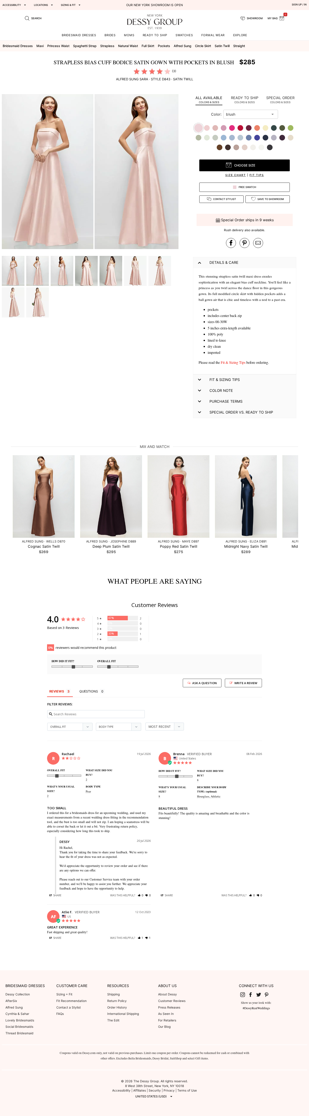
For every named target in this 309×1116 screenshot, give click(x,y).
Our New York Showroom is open (154, 5)
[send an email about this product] (258, 243)
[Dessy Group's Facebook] (252, 994)
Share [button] (56, 895)
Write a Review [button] (245, 683)
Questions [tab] (88, 691)
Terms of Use (187, 1090)
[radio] (136, 71)
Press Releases (169, 1007)
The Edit (113, 1020)
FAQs (60, 1014)
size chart (235, 175)
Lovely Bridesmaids (19, 1020)
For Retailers (167, 1020)
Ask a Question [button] (204, 683)
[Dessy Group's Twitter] (260, 994)
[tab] (209, 99)
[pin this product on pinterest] (245, 243)
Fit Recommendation (71, 1001)
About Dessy (167, 994)
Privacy (169, 1090)
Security (155, 1090)
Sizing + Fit (64, 994)
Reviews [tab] (56, 691)
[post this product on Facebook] (231, 243)
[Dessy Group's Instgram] (244, 994)
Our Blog (164, 1026)
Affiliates (139, 1090)
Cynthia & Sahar (17, 1014)
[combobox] (247, 114)
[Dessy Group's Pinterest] (268, 994)
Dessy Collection (17, 994)
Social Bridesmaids (19, 1026)
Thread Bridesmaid (19, 1033)
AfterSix (11, 1001)
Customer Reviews (171, 1001)
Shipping (113, 994)
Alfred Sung (14, 1007)
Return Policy (117, 1001)
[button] (48, 172)
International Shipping (123, 1014)
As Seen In (166, 1014)
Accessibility (121, 1090)
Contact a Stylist (68, 1007)
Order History (117, 1007)
